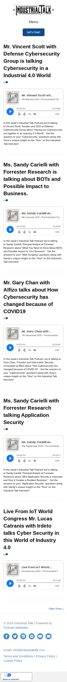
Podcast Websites (15, 627)
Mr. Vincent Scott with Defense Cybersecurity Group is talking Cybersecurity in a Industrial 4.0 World (31, 61)
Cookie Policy (12, 660)
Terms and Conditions (18, 656)
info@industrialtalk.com (29, 650)
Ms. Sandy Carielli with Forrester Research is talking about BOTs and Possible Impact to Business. (31, 179)
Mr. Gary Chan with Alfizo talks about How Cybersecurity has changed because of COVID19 (30, 297)
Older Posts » (56, 608)
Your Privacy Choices (20, 675)
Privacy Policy (45, 656)
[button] (33, 32)
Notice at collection (11, 679)
